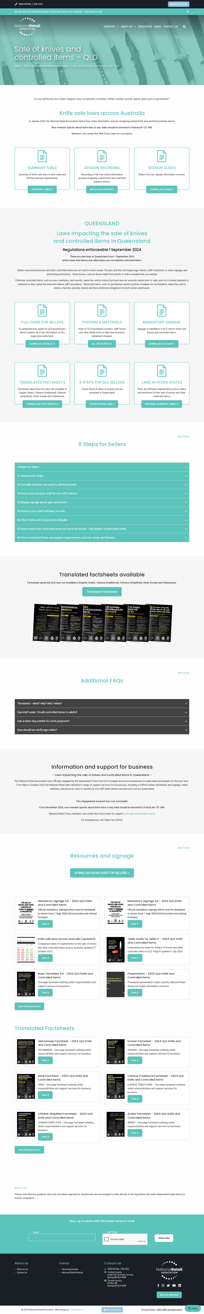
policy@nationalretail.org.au (139, 813)
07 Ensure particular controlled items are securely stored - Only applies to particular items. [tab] (71, 528)
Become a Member (169, 1295)
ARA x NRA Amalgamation (169, 1310)
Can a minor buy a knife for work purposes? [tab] (43, 721)
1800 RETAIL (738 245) (118, 1269)
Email (36, 1232)
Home (18, 66)
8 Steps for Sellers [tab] (28, 466)
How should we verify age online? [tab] (37, 729)
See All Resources (28, 1006)
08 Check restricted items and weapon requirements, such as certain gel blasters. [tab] (66, 537)
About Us (126, 26)
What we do (22, 1269)
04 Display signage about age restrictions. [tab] (42, 502)
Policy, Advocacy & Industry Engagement (46, 66)
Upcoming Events (70, 1269)
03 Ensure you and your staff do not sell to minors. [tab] (47, 493)
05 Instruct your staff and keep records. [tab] (41, 511)
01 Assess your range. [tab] (30, 475)
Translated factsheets (102, 592)
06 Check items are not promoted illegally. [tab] (42, 519)
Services (109, 26)
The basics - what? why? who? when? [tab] (39, 703)
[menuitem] (111, 27)
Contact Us (170, 26)
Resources (145, 26)
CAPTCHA (112, 1232)
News (157, 26)
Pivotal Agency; (76, 1309)
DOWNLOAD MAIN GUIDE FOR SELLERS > (102, 873)
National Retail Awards (72, 1272)
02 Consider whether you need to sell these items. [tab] (47, 484)
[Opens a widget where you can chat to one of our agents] (193, 1309)
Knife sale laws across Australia (102, 113)
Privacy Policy (148, 1310)
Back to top (20, 1188)
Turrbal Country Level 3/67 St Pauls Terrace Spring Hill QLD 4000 (120, 1275)
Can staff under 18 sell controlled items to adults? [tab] (47, 712)
